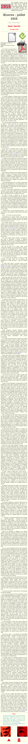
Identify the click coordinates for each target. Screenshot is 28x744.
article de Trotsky (18, 723)
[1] (7, 147)
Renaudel (20, 352)
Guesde (8, 228)
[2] (24, 711)
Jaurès (20, 54)
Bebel (12, 125)
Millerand (3, 266)
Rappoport (15, 154)
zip (11, 42)
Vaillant (14, 228)
